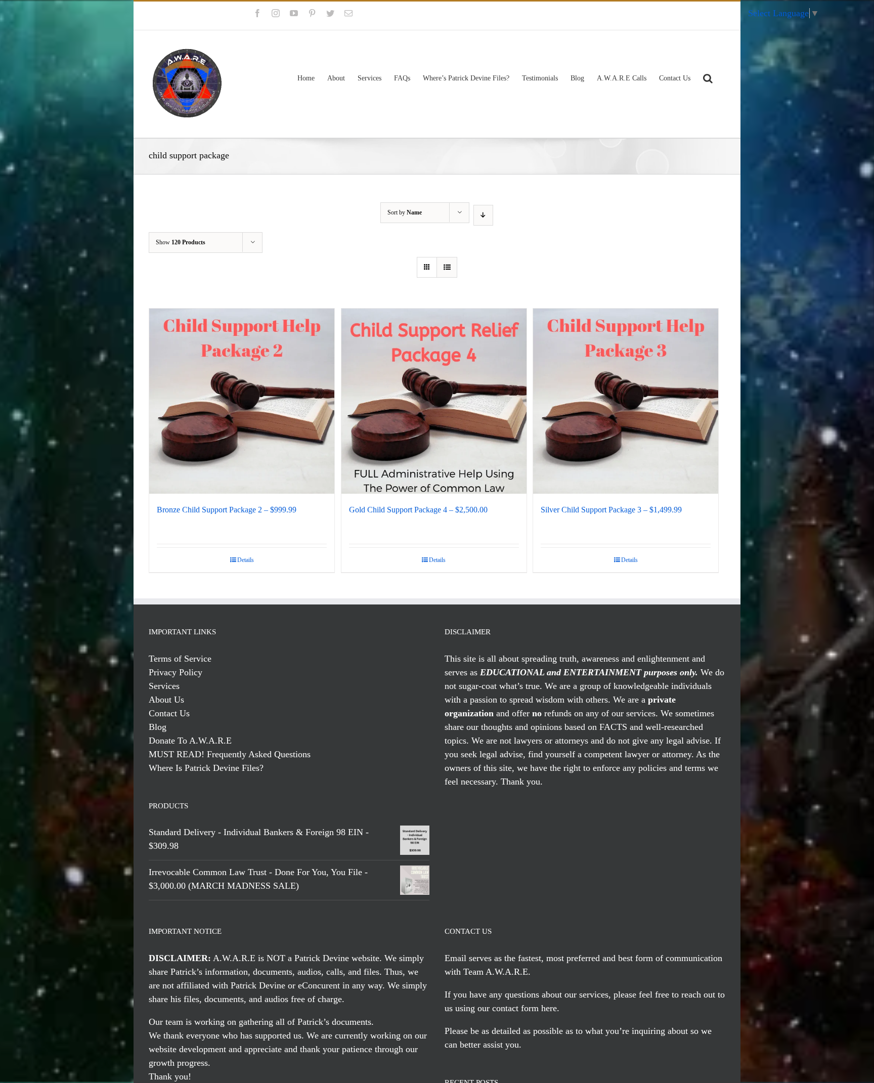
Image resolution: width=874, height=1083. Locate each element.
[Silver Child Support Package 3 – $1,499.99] (625, 401)
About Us (166, 700)
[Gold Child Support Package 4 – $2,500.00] (434, 401)
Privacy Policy (175, 672)
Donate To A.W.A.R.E (190, 740)
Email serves (468, 958)
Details (245, 560)
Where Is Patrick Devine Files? (206, 768)
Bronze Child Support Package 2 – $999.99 (226, 509)
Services (164, 686)
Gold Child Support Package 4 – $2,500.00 (418, 509)
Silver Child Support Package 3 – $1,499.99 (611, 509)
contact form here (524, 1008)
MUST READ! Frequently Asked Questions (230, 754)
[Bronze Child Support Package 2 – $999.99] (241, 401)
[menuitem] (696, 16)
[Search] (708, 77)
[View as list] (447, 267)
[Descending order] (483, 215)
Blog (157, 727)
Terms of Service (180, 659)
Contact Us (169, 713)
